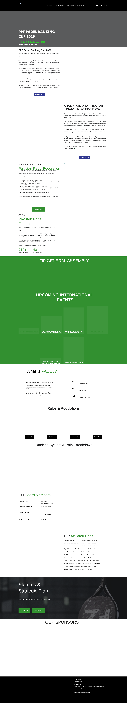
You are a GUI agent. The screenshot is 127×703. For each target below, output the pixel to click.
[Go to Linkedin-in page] (105, 5)
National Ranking (81, 5)
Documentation (60, 5)
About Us (51, 5)
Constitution (24, 610)
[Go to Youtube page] (102, 5)
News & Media (70, 5)
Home (46, 5)
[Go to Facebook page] (97, 5)
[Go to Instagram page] (100, 5)
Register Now (39, 94)
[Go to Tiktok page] (106, 5)
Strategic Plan (38, 610)
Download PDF (29, 436)
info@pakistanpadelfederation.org (82, 692)
